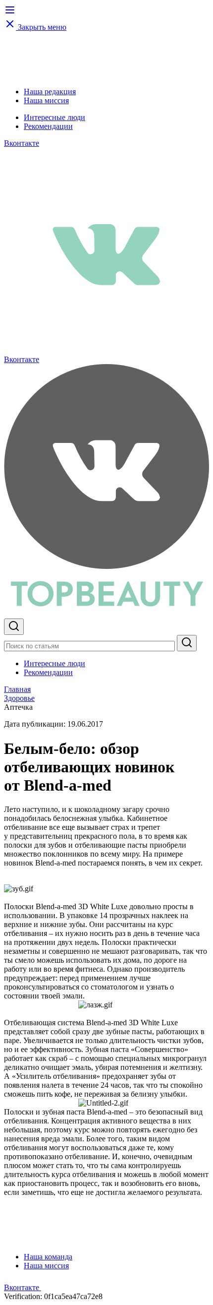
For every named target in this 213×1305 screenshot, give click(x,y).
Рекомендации (48, 126)
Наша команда (48, 1256)
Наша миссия (46, 100)
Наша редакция (50, 91)
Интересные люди (54, 117)
